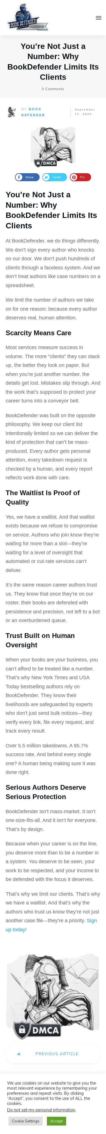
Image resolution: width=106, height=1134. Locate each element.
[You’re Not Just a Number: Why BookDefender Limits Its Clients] (53, 145)
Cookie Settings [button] (25, 1121)
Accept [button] (56, 1121)
